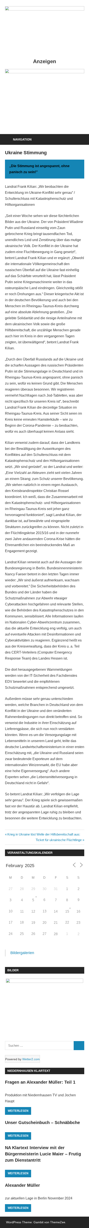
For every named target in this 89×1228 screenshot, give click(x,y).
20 (44, 922)
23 (78, 922)
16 (78, 911)
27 (11, 889)
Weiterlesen (18, 1110)
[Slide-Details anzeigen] (44, 72)
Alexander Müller (22, 1185)
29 (33, 889)
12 (33, 911)
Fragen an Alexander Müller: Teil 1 (40, 1082)
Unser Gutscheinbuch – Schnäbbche (42, 1122)
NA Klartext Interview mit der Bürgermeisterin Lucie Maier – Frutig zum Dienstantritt (43, 1154)
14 (56, 911)
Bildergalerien (22, 953)
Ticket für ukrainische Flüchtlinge (59, 840)
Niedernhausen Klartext (28, 1070)
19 (33, 922)
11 (22, 911)
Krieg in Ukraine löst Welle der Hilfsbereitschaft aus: (43, 834)
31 (56, 889)
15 (67, 911)
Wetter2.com (31, 1059)
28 (22, 889)
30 (44, 889)
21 (56, 922)
